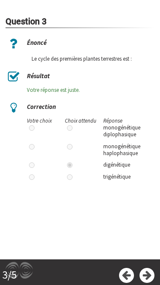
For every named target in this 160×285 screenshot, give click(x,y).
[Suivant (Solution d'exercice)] (147, 275)
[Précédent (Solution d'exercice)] (126, 275)
